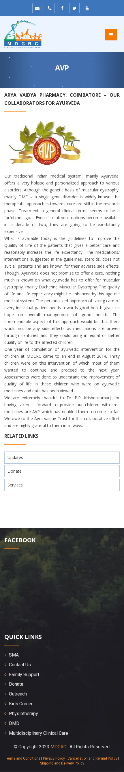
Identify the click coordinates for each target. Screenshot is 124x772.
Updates (15, 457)
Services (15, 485)
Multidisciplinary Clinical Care (38, 733)
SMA (14, 655)
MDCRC (58, 746)
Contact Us (20, 664)
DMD (14, 723)
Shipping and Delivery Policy (62, 763)
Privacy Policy (54, 758)
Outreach (18, 694)
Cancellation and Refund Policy (92, 758)
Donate (14, 471)
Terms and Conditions (22, 758)
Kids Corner (21, 703)
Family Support (24, 674)
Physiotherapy (23, 713)
